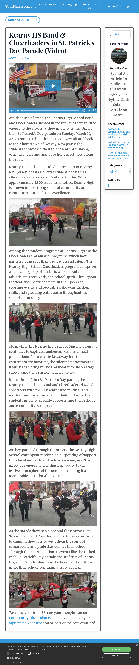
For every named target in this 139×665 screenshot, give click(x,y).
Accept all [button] (116, 649)
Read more (41, 649)
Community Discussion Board (33, 618)
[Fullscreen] (94, 110)
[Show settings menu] (89, 110)
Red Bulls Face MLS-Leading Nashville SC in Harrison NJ (119, 145)
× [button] (137, 645)
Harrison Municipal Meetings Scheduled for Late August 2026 (118, 155)
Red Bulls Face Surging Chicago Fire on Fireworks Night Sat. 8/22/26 (119, 133)
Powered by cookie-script (15, 662)
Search (98, 4)
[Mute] (83, 110)
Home (42, 4)
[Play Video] (11, 110)
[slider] (50, 110)
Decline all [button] (116, 656)
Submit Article (87, 6)
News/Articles (56, 4)
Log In (128, 6)
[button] (47, 657)
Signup (72, 4)
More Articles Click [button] (22, 20)
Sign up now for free (25, 623)
